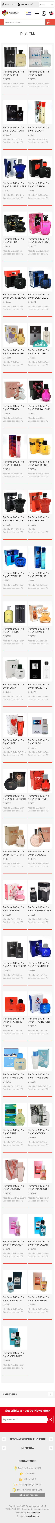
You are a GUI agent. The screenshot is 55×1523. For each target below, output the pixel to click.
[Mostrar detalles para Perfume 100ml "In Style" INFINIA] (15, 613)
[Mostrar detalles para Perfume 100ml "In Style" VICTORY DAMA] (15, 1171)
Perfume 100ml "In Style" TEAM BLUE (38, 965)
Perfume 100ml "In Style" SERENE (13, 909)
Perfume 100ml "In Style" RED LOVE (38, 797)
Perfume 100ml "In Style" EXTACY (13, 408)
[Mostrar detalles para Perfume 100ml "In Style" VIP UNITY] (15, 1338)
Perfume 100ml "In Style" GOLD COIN (38, 463)
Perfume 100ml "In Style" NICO (38, 742)
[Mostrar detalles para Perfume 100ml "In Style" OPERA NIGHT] (15, 781)
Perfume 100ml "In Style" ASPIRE (13, 73)
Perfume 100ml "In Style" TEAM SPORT (39, 1020)
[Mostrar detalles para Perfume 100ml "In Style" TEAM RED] (15, 1003)
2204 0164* (29, 1473)
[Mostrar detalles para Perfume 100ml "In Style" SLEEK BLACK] (15, 948)
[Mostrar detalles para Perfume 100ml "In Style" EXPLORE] (40, 335)
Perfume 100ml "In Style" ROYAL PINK (13, 853)
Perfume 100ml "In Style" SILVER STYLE (39, 909)
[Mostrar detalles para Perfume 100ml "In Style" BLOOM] (40, 112)
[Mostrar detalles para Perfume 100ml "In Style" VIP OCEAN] (40, 1226)
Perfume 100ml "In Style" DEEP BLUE (38, 296)
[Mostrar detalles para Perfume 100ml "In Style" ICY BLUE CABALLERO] (15, 558)
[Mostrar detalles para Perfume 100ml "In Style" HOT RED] (40, 502)
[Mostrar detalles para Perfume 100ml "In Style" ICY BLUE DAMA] (40, 558)
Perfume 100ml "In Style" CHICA (13, 240)
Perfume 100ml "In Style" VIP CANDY (13, 1243)
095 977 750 (43, 13)
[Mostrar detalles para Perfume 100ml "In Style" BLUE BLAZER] (15, 168)
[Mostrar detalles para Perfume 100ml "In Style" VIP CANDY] (15, 1226)
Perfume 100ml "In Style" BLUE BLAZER (14, 185)
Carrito (50, 13)
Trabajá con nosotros (28, 1494)
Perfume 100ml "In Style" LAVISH (38, 630)
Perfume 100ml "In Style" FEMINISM (13, 463)
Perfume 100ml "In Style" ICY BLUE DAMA (38, 576)
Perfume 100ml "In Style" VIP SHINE (38, 1299)
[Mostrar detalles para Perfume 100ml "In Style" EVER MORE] (15, 335)
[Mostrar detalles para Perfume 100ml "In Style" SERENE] (15, 892)
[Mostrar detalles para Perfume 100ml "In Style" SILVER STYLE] (40, 892)
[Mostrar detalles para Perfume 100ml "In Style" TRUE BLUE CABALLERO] (15, 1059)
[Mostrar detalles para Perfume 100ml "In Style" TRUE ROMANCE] (15, 1115)
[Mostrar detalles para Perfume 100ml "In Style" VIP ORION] (15, 1282)
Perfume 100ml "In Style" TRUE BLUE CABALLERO (13, 1077)
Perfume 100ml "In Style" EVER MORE (13, 352)
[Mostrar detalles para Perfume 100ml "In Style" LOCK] (15, 669)
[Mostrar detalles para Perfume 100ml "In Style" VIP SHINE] (40, 1282)
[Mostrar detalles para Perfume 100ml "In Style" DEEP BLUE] (40, 279)
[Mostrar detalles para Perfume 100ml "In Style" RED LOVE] (40, 781)
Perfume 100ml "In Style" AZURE (38, 73)
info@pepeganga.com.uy (30, 1484)
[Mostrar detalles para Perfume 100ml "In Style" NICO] (40, 725)
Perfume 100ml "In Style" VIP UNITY (13, 1354)
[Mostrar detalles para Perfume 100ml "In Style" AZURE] (40, 56)
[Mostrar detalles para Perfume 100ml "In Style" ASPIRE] (15, 56)
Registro (9, 4)
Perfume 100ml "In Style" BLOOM (38, 129)
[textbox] (24, 22)
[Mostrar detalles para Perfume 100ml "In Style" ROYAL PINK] (15, 836)
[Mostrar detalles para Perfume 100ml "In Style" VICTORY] (40, 1115)
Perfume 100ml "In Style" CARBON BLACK (38, 186)
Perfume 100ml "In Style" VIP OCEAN (38, 1243)
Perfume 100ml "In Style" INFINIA (13, 630)
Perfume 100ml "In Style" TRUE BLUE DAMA (38, 1077)
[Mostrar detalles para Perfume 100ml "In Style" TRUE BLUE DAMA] (40, 1059)
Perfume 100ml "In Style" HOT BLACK (13, 519)
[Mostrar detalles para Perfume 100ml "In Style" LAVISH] (40, 613)
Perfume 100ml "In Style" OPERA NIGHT (14, 797)
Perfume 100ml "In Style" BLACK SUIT (13, 129)
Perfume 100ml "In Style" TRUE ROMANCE (13, 1133)
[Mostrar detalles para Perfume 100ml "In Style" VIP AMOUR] (40, 1171)
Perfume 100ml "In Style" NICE (13, 742)
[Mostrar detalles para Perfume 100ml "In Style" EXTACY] (15, 391)
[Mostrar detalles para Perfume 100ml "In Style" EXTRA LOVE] (40, 391)
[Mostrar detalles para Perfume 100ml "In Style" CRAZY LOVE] (40, 224)
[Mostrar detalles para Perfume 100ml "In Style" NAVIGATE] (40, 669)
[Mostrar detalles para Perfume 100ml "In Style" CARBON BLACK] (40, 168)
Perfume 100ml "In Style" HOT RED (38, 519)
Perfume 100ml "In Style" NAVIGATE (38, 686)
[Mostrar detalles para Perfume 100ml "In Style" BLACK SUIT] (15, 112)
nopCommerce (33, 1512)
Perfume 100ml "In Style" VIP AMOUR (38, 1187)
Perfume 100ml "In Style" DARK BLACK (14, 296)
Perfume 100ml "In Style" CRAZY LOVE (39, 240)
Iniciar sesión (27, 4)
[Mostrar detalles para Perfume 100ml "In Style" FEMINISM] (15, 446)
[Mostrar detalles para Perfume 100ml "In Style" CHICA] (15, 224)
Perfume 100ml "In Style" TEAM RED (13, 1020)
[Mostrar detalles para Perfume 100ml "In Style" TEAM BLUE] (40, 948)
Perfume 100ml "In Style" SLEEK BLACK (14, 965)
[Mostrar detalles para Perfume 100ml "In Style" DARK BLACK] (15, 279)
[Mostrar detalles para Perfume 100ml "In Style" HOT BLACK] (15, 502)
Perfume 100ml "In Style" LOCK (13, 686)
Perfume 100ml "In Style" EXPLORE (38, 352)
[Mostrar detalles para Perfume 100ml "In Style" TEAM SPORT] (40, 1003)
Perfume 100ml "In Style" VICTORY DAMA (13, 1189)
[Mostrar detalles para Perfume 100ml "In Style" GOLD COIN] (40, 446)
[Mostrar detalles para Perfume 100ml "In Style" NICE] (15, 725)
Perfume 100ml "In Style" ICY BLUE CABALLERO (13, 576)
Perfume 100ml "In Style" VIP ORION (13, 1299)
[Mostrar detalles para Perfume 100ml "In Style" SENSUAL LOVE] (40, 836)
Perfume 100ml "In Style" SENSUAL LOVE (38, 855)
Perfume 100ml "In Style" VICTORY (38, 1132)
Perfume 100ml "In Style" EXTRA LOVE (39, 408)
